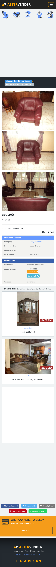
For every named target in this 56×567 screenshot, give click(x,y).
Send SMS (32, 276)
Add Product (27, 530)
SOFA (28, 375)
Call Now (31, 271)
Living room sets (36, 242)
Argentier (28, 328)
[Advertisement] (28, 49)
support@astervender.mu (28, 554)
